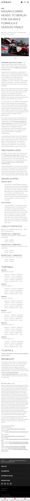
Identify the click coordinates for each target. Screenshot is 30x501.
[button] (27, 2)
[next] (28, 52)
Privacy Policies (5, 495)
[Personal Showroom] (24, 2)
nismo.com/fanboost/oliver (10, 374)
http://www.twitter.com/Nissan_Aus (15, 436)
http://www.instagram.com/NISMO (16, 446)
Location (22, 2)
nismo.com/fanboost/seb (9, 372)
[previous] (2, 52)
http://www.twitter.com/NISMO (17, 447)
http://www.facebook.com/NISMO (18, 443)
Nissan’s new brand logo (12, 155)
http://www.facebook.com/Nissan (18, 442)
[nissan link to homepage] (6, 2)
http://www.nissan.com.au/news (16, 429)
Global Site (4, 488)
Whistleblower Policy (7, 496)
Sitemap (3, 490)
